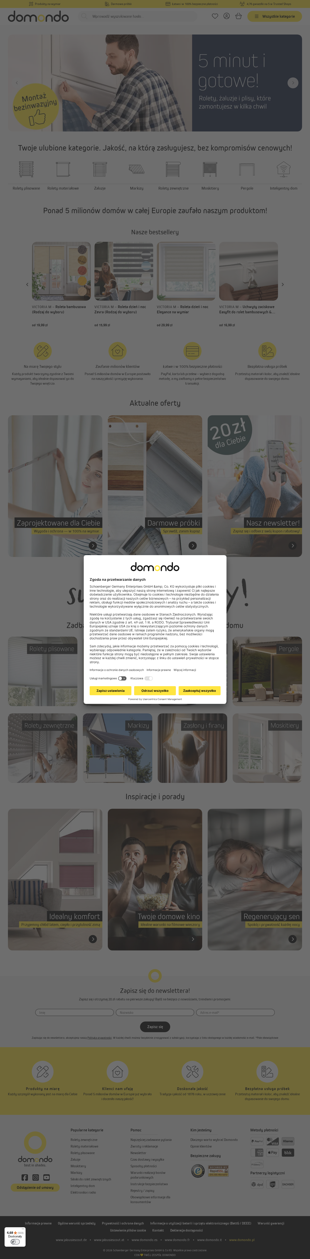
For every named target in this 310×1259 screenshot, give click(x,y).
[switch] (15, 1241)
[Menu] (23, 1230)
